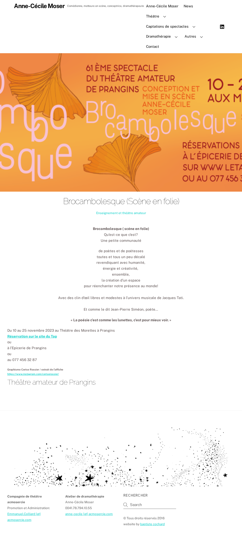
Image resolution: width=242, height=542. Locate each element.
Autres (190, 36)
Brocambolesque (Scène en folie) (121, 201)
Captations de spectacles (167, 26)
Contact (152, 46)
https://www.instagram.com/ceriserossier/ (33, 374)
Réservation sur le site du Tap (32, 336)
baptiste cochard (152, 524)
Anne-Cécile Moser (162, 6)
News (188, 6)
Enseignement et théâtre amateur (121, 213)
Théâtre (152, 16)
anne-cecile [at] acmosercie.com (89, 514)
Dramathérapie (158, 36)
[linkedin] (222, 26)
